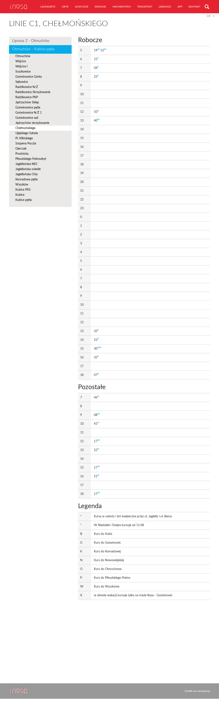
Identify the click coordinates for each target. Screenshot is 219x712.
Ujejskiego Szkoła (26, 133)
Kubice (19, 194)
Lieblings (165, 6)
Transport (144, 6)
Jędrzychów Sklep (27, 102)
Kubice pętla (23, 200)
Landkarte (47, 6)
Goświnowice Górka (28, 76)
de (209, 16)
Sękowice (21, 81)
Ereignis (100, 6)
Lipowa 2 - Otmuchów (30, 41)
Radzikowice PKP (26, 97)
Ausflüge (81, 6)
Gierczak (21, 148)
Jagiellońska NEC (26, 164)
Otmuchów (22, 56)
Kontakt (194, 6)
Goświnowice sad (26, 117)
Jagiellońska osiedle (28, 169)
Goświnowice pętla (27, 107)
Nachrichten (121, 6)
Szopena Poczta (25, 143)
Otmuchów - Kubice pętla (33, 49)
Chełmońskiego (25, 128)
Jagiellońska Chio (26, 174)
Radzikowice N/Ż (26, 87)
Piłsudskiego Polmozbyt (30, 158)
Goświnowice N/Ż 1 (28, 112)
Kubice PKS (23, 189)
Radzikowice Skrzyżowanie (32, 92)
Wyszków (21, 184)
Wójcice (20, 61)
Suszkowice (23, 71)
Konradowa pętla (26, 179)
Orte (65, 6)
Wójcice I (21, 66)
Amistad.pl (204, 691)
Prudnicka (21, 153)
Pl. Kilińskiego (24, 138)
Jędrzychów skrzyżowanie (32, 123)
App (180, 6)
